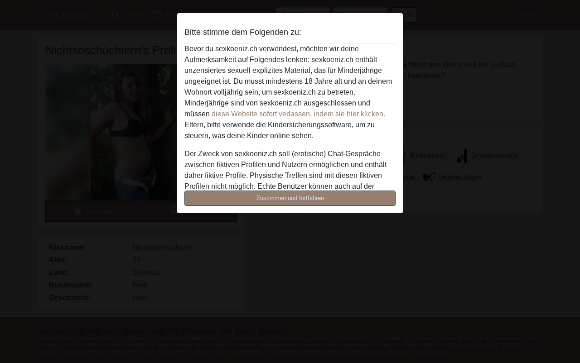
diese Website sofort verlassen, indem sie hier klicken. (298, 114)
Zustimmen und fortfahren (290, 198)
